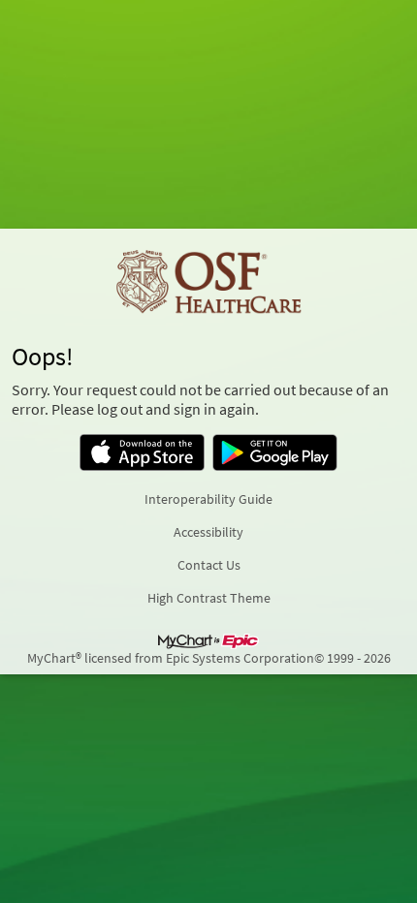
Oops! (43, 356)
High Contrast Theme (209, 598)
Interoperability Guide (208, 499)
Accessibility (208, 532)
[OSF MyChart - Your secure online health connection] (208, 282)
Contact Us (209, 565)
